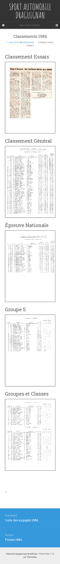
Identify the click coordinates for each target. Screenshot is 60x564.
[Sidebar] (3, 25)
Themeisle (32, 557)
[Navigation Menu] (56, 25)
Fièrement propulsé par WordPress (22, 554)
